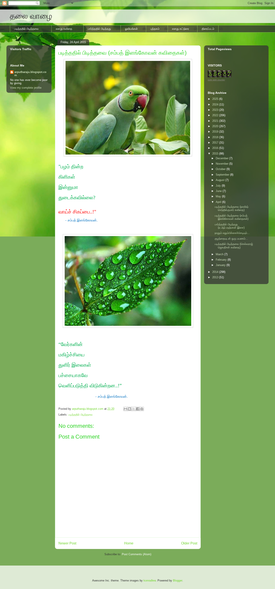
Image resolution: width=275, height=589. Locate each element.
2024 (215, 104)
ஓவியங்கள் (131, 28)
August (220, 180)
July (219, 185)
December (222, 158)
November (222, 163)
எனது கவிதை (64, 28)
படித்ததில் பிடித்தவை (26, 28)
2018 (215, 137)
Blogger (177, 580)
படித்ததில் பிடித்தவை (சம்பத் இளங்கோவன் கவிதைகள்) (231, 217)
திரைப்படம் (208, 28)
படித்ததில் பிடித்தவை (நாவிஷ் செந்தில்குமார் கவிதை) (231, 208)
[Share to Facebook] (138, 409)
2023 (215, 109)
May (219, 196)
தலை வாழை (31, 15)
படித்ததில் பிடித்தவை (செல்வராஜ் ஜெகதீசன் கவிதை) (234, 245)
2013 (215, 277)
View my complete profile (25, 87)
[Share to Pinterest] (142, 409)
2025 (215, 98)
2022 (215, 115)
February (222, 259)
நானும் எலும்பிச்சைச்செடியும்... (232, 233)
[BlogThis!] (129, 409)
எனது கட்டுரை (180, 28)
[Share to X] (133, 409)
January (221, 265)
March (220, 254)
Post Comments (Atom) (136, 554)
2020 (215, 126)
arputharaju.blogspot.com (30, 73)
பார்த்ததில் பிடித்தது (99, 28)
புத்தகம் (154, 28)
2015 (215, 153)
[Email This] (125, 409)
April (219, 202)
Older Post (189, 543)
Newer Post (67, 543)
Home (128, 543)
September (223, 174)
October (221, 169)
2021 (215, 120)
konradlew (150, 580)
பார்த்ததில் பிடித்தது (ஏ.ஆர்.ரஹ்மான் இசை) (229, 226)
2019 (215, 131)
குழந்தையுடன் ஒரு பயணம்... (231, 238)
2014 (215, 272)
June (219, 191)
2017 (215, 142)
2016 (215, 148)
